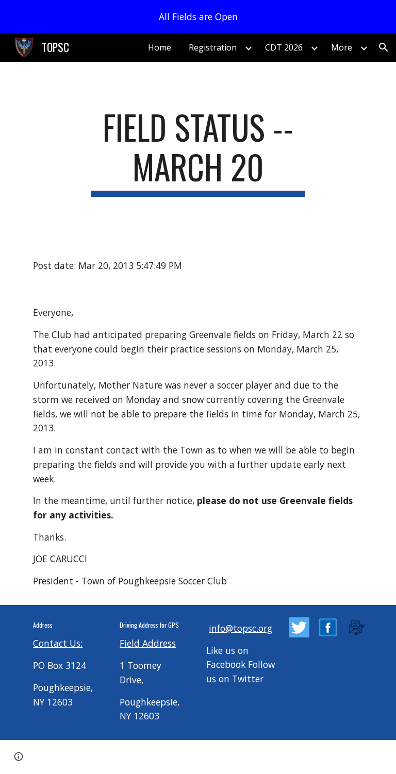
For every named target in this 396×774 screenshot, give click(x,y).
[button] (383, 47)
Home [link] (159, 47)
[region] (198, 16)
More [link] (341, 47)
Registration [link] (213, 47)
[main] (198, 152)
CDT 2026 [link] (284, 47)
